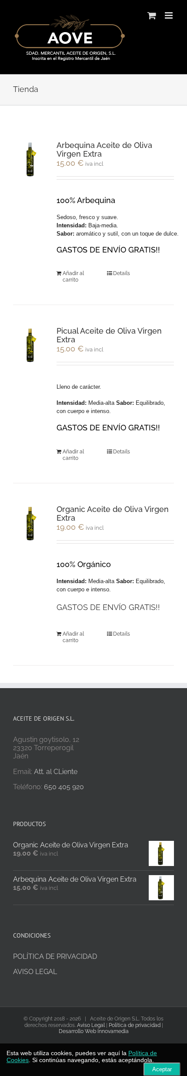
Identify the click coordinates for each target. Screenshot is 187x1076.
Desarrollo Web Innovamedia (94, 1031)
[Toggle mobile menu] (169, 15)
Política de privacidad (134, 1025)
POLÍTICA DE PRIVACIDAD (55, 956)
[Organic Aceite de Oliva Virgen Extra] (31, 523)
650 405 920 (64, 787)
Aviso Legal (91, 1025)
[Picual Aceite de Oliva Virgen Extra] (31, 345)
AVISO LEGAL (35, 972)
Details (121, 273)
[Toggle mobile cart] (151, 15)
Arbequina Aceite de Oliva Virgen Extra (104, 149)
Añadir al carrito (73, 276)
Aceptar (162, 1069)
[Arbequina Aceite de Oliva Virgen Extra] (31, 159)
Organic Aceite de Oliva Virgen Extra (113, 513)
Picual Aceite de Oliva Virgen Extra (109, 335)
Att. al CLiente (55, 772)
